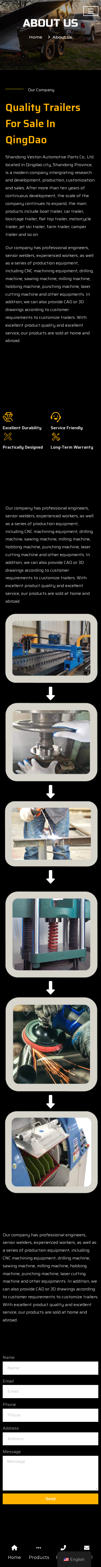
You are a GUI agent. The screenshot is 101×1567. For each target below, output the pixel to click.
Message (12, 1451)
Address (11, 1428)
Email (8, 1381)
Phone (9, 1404)
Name (9, 1357)
